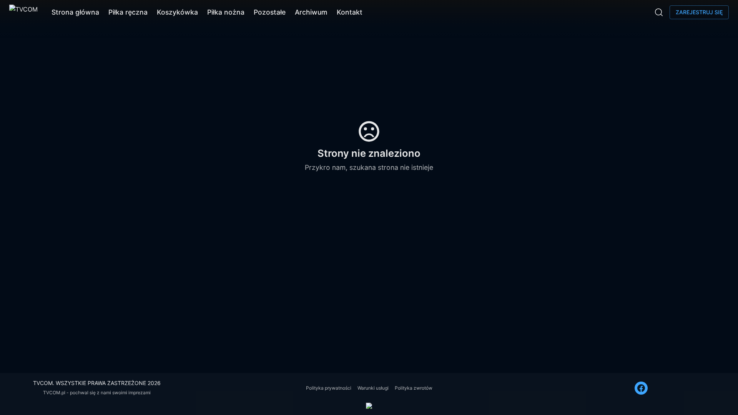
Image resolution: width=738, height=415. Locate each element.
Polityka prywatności (328, 388)
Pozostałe (270, 12)
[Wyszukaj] (658, 12)
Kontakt (349, 12)
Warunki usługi (373, 388)
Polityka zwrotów (413, 388)
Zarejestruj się (699, 12)
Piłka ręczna (128, 12)
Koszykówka (177, 12)
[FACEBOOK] (641, 388)
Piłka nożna (225, 12)
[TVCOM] (23, 12)
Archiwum (311, 12)
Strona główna (75, 12)
